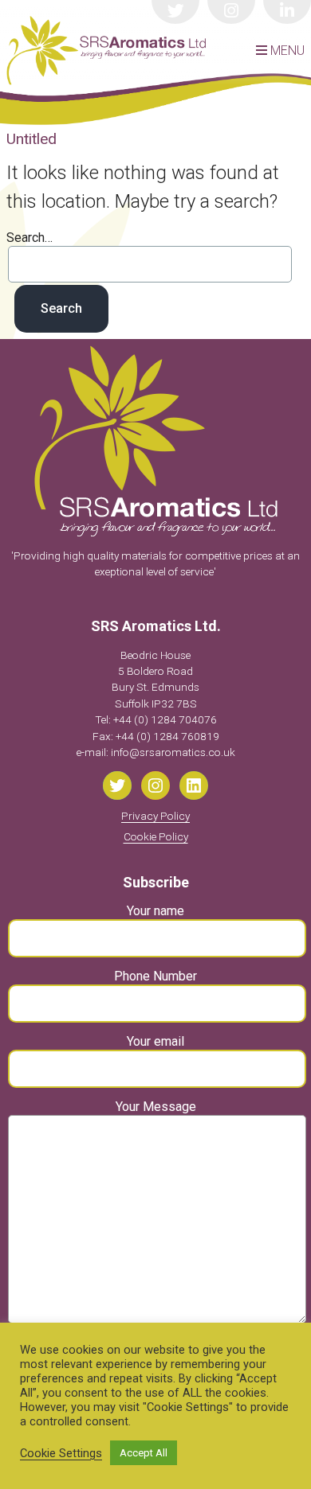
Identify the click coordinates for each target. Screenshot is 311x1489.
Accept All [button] (143, 1453)
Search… (29, 238)
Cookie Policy (156, 836)
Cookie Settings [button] (61, 1453)
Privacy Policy (155, 815)
